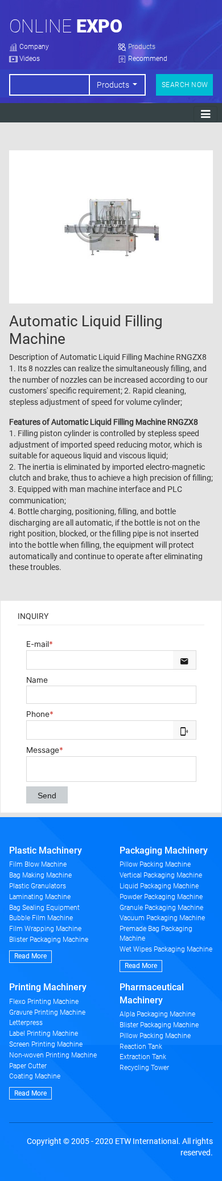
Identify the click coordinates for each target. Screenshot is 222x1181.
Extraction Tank (143, 1057)
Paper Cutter (28, 1066)
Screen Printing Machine (46, 1044)
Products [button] (114, 84)
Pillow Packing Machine (155, 864)
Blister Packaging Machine (48, 940)
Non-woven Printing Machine (53, 1055)
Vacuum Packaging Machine (162, 918)
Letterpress (26, 1023)
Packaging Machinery (164, 850)
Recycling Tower (144, 1068)
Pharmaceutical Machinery (152, 993)
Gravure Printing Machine (47, 1012)
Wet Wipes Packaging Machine (166, 949)
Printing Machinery (48, 987)
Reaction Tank (141, 1047)
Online (65, 26)
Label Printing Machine (43, 1034)
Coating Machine (34, 1076)
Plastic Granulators (37, 886)
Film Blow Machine (38, 864)
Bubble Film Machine (41, 918)
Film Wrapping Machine (45, 929)
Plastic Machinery (45, 850)
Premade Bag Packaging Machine (156, 933)
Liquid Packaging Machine (159, 886)
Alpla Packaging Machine (157, 1014)
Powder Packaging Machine (161, 897)
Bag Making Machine (40, 875)
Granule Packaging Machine (161, 908)
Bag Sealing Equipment (44, 908)
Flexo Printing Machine (44, 1002)
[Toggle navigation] (205, 114)
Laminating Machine (40, 897)
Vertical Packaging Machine (161, 875)
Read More (30, 956)
